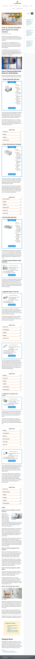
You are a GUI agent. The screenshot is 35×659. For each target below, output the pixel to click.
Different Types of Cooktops (13, 631)
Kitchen (4, 650)
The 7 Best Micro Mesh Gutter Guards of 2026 (10, 652)
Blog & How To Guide (19, 8)
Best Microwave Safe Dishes (13, 630)
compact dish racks (5, 251)
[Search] (32, 13)
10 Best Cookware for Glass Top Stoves (9, 651)
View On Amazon (12, 174)
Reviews (14, 8)
